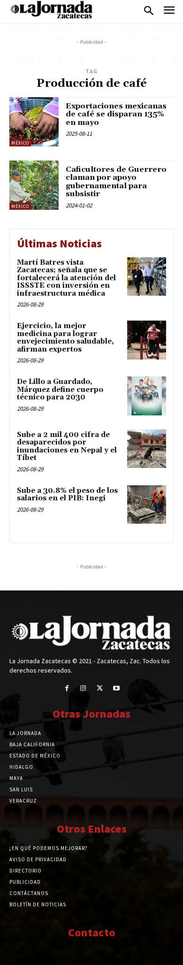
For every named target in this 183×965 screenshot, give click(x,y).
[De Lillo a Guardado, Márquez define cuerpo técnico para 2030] (146, 395)
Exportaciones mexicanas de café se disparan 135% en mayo (116, 114)
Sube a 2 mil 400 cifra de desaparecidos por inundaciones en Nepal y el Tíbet (67, 446)
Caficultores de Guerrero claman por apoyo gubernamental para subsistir (116, 182)
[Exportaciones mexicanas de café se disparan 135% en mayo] (34, 121)
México (20, 143)
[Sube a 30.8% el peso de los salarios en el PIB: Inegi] (146, 504)
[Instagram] (83, 688)
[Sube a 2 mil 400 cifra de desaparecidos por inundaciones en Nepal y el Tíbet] (146, 448)
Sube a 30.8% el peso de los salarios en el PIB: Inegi (67, 494)
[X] (100, 688)
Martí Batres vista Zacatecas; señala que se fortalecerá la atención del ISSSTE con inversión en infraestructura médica (66, 278)
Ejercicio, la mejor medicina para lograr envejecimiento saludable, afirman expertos (65, 338)
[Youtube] (116, 688)
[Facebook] (67, 688)
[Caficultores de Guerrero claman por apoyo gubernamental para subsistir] (34, 185)
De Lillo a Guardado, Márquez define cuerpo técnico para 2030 (60, 389)
